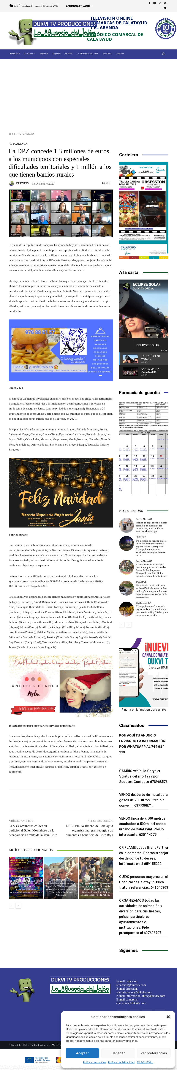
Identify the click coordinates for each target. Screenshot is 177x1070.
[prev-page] (11, 906)
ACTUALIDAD (26, 134)
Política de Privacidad (121, 1062)
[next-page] (18, 906)
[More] (92, 800)
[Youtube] (165, 8)
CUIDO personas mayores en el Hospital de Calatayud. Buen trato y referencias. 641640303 (143, 882)
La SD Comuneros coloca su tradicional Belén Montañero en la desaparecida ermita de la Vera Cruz (33, 830)
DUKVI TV (22, 183)
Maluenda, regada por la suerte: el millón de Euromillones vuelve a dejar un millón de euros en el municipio (152, 527)
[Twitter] (165, 3)
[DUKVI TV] (12, 183)
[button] (168, 1017)
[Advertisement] (88, 94)
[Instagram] (154, 3)
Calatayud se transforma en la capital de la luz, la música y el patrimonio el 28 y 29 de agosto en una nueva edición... (152, 610)
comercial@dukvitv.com (131, 1003)
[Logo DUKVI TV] (24, 31)
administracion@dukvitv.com (134, 992)
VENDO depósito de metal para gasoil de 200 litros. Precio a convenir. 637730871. (143, 800)
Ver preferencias (154, 1053)
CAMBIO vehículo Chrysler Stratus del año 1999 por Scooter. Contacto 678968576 (143, 776)
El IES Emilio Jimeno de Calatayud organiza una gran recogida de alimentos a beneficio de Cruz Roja (89, 830)
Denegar (118, 1053)
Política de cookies (94, 1062)
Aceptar (82, 1053)
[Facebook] (149, 3)
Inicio (12, 134)
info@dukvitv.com (153, 995)
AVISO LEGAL (145, 1062)
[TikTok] (159, 3)
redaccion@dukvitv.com (131, 985)
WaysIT (56, 1045)
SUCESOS (141, 537)
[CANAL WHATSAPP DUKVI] (143, 672)
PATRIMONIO (143, 603)
